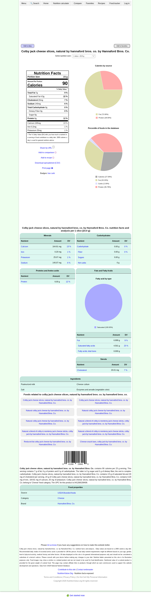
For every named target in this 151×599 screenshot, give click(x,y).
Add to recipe (46, 158)
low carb (51, 173)
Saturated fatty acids (86, 346)
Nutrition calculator (61, 3)
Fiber (80, 252)
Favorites (90, 3)
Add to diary (27, 46)
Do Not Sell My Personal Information (92, 577)
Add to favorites (122, 46)
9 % (126, 340)
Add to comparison (46, 152)
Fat (78, 340)
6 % (68, 263)
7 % (125, 370)
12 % (68, 282)
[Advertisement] (75, 23)
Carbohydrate (82, 247)
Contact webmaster (85, 570)
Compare (78, 3)
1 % (68, 252)
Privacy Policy (69, 577)
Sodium (24, 263)
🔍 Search (34, 3)
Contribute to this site (67, 570)
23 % (126, 346)
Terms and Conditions (53, 577)
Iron (22, 252)
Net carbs (82, 263)
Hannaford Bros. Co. (66, 504)
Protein (24, 282)
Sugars (81, 257)
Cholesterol (82, 370)
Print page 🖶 (47, 168)
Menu (23, 3)
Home (45, 3)
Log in (127, 3)
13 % (69, 247)
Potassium (25, 257)
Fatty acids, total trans (87, 351)
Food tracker (114, 3)
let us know (52, 545)
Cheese (61, 498)
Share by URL (46, 148)
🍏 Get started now (75, 595)
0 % (126, 247)
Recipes (101, 3)
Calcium (24, 247)
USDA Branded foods (67, 493)
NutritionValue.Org (65, 573)
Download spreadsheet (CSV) (47, 163)
